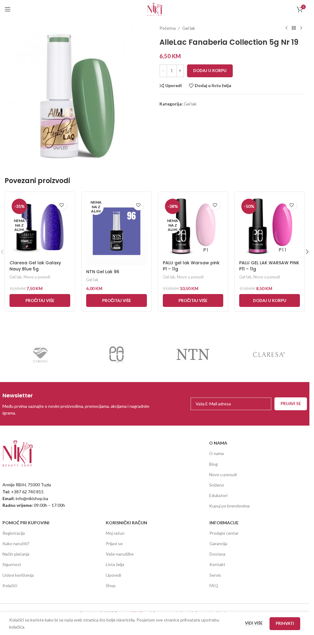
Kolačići (9, 585)
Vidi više (254, 623)
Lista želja (115, 564)
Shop (111, 585)
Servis (215, 575)
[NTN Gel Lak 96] (116, 231)
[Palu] (116, 354)
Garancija (218, 543)
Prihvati (285, 623)
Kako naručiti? (15, 543)
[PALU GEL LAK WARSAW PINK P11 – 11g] (269, 227)
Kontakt (217, 564)
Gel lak (188, 28)
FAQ (213, 585)
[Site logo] (155, 8)
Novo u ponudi (37, 276)
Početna (167, 28)
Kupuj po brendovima (229, 505)
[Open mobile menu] (8, 9)
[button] (269, 300)
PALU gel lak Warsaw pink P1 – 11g (191, 266)
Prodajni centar (224, 533)
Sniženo (216, 485)
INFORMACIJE (224, 522)
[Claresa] (269, 354)
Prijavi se (114, 543)
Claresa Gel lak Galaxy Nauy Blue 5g (35, 266)
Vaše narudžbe (120, 554)
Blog (213, 464)
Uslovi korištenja (18, 575)
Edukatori (218, 495)
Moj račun (115, 533)
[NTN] (193, 354)
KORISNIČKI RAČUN (126, 522)
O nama (216, 453)
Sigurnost (11, 564)
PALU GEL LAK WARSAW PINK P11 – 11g (269, 266)
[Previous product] (286, 28)
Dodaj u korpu (210, 70)
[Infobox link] (77, 404)
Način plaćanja (15, 554)
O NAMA (218, 443)
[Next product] (301, 28)
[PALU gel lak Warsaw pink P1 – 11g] (193, 227)
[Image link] (17, 452)
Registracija (13, 533)
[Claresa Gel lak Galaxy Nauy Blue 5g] (40, 227)
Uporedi (113, 575)
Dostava (217, 554)
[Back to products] (293, 28)
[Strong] (40, 354)
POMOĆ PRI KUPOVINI (25, 522)
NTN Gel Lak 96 (102, 272)
